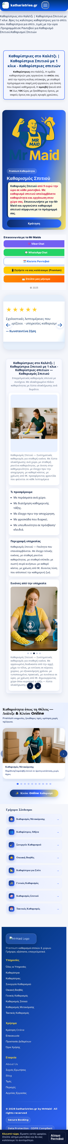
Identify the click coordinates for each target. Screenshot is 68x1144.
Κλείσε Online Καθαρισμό (34, 789)
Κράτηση (34, 223)
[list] (34, 750)
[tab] (18, 780)
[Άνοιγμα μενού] (45, 5)
